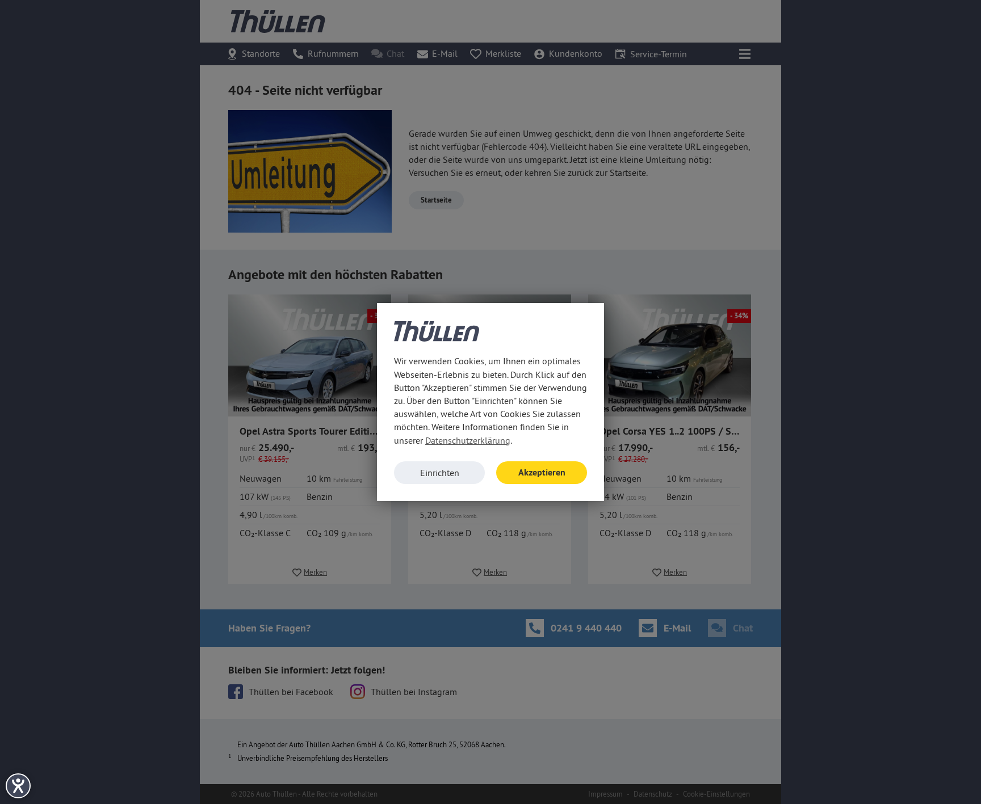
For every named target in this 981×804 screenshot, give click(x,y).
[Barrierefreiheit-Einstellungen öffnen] (18, 785)
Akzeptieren (541, 472)
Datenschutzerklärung (467, 440)
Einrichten (439, 472)
